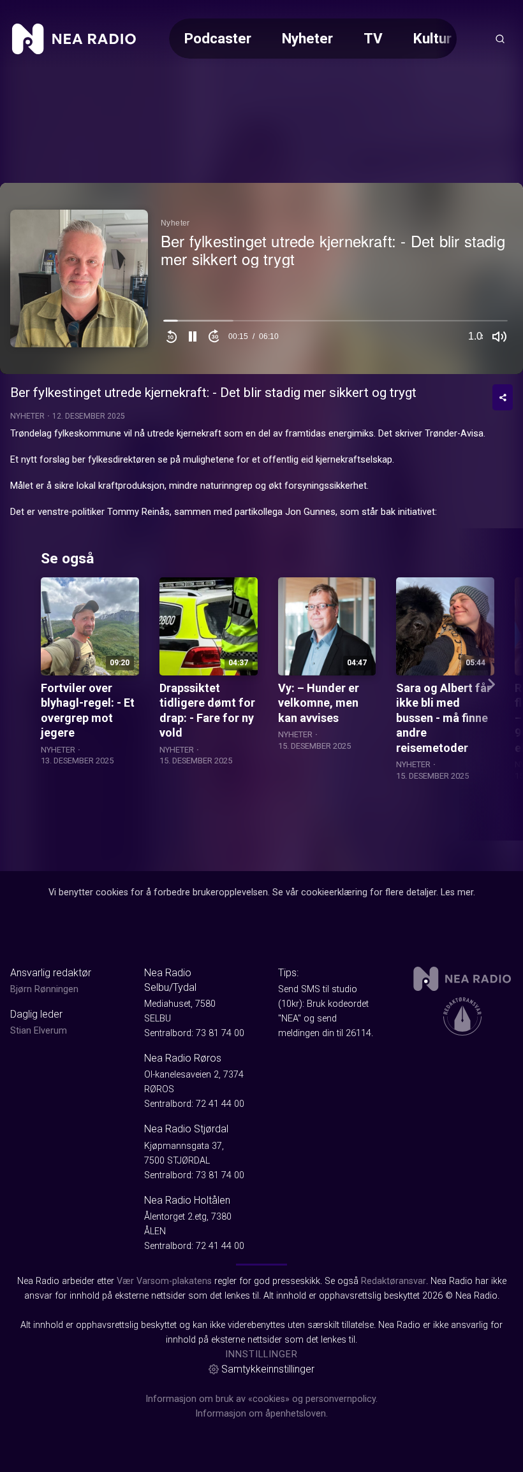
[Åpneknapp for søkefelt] (500, 39)
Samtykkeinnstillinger (267, 1369)
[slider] (335, 324)
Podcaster (217, 38)
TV (373, 38)
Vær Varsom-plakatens (164, 1281)
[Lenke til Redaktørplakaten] (462, 1016)
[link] (74, 38)
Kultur (432, 38)
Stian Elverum (38, 1030)
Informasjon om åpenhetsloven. (261, 1413)
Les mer (457, 892)
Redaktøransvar (393, 1281)
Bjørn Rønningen (44, 989)
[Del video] (502, 397)
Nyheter (307, 38)
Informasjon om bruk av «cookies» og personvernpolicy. (261, 1399)
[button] (192, 336)
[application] (261, 278)
